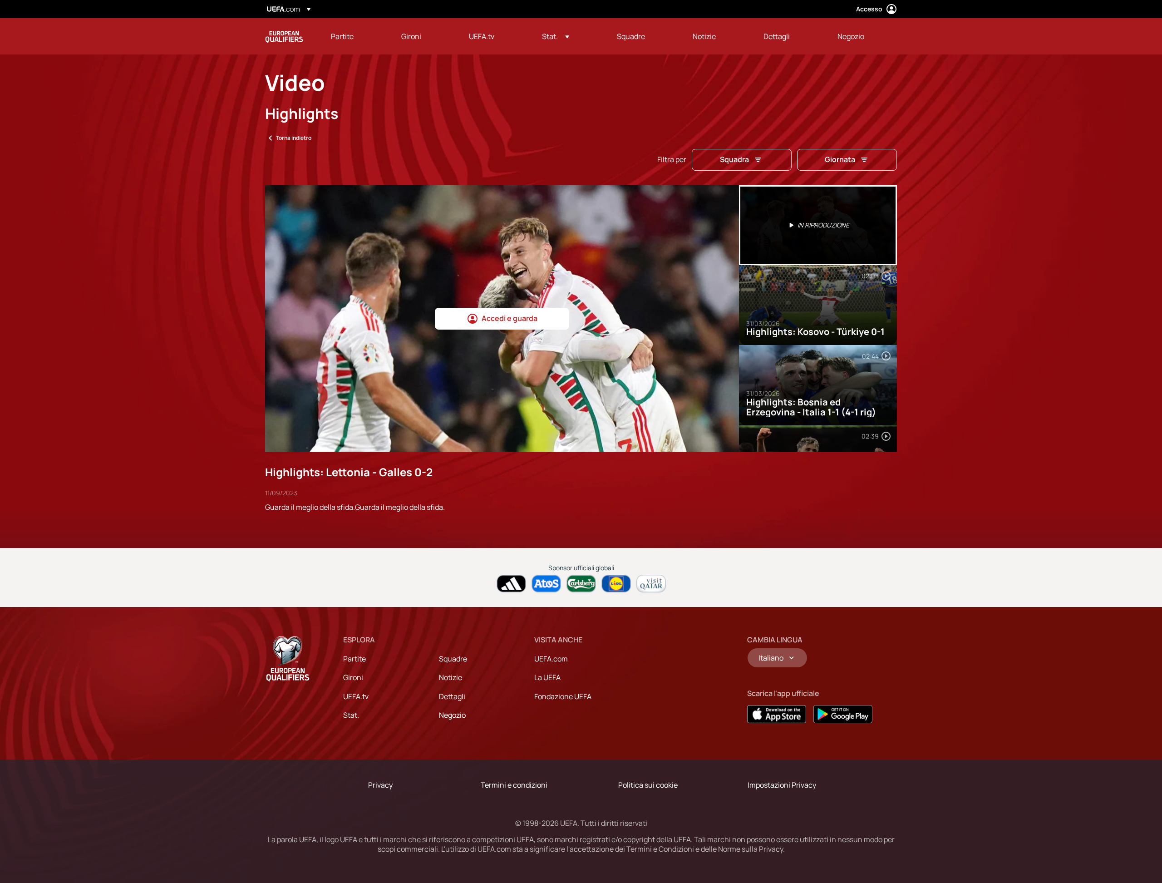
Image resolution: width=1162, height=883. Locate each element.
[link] (342, 36)
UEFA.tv (356, 696)
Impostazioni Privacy (782, 785)
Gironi (353, 677)
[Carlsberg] (581, 583)
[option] (818, 225)
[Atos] (546, 583)
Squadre (453, 659)
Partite (354, 659)
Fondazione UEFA (562, 696)
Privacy (380, 785)
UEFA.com (551, 659)
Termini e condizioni (514, 785)
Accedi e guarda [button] (509, 318)
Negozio (452, 715)
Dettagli (452, 696)
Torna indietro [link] (293, 138)
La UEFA (547, 677)
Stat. (351, 715)
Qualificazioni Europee (284, 36)
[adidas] (511, 583)
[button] (555, 36)
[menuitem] (354, 36)
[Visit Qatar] (651, 583)
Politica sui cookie (648, 785)
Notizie (450, 677)
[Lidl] (616, 583)
